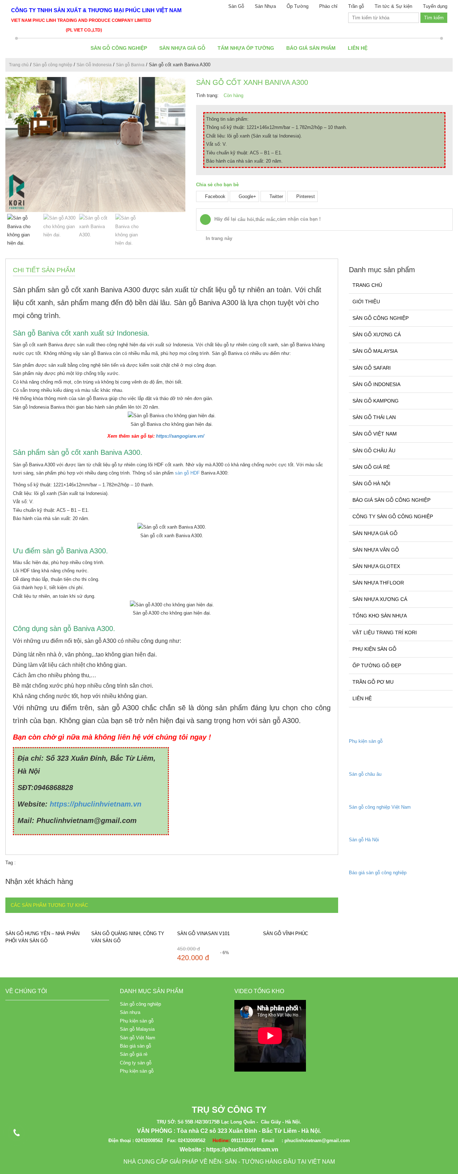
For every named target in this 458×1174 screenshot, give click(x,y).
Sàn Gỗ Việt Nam (374, 434)
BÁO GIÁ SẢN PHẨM (311, 48)
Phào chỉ (328, 6)
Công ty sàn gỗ (135, 1062)
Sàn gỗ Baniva (130, 64)
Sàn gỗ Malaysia (137, 1029)
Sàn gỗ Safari (371, 368)
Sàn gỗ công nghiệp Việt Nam (380, 807)
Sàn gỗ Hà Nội (371, 483)
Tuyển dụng (435, 6)
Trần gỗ (356, 6)
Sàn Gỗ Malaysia (375, 351)
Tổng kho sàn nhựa (379, 616)
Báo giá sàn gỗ (135, 1046)
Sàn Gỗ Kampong (375, 401)
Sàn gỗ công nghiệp (119, 48)
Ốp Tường (297, 6)
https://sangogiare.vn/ (179, 436)
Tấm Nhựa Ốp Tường (246, 48)
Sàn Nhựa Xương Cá (379, 599)
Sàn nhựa (130, 1012)
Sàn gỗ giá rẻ (371, 467)
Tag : (10, 862)
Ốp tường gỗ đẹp (376, 665)
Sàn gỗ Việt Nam (137, 1037)
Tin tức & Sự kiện (393, 6)
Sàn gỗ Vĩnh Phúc (285, 933)
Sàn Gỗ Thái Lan (374, 417)
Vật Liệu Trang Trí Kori (384, 632)
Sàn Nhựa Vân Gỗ (375, 550)
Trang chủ (19, 64)
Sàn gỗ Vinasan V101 (203, 933)
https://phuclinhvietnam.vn (95, 804)
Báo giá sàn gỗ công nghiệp (391, 500)
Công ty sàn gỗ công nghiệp (392, 516)
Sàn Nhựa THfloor (378, 583)
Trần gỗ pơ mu (373, 682)
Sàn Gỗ (236, 6)
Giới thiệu (366, 301)
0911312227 (243, 1140)
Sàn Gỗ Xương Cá (376, 334)
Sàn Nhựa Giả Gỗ (182, 48)
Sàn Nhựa (265, 6)
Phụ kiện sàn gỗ (374, 649)
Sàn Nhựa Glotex (376, 566)
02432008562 (149, 1140)
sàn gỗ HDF (187, 473)
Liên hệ (357, 48)
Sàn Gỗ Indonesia (94, 64)
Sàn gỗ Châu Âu (373, 450)
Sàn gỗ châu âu (365, 774)
